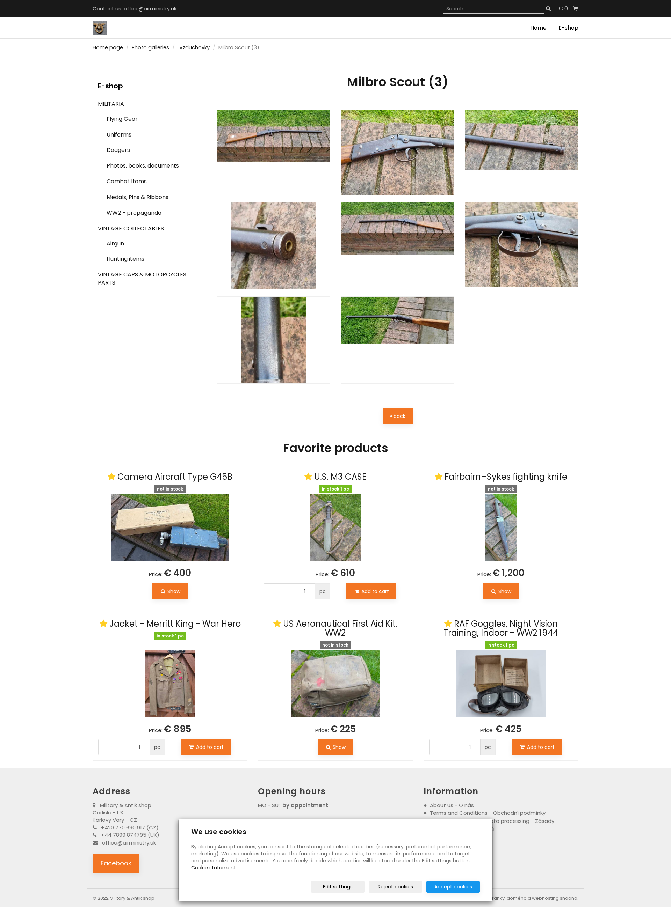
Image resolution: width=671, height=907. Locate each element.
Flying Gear (122, 119)
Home (538, 28)
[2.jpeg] (397, 152)
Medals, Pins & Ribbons (137, 197)
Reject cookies (395, 886)
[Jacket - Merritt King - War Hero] (170, 679)
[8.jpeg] (397, 340)
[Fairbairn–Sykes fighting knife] (501, 528)
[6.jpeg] (521, 245)
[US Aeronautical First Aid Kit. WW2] (335, 684)
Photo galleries (150, 47)
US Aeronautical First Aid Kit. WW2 (340, 628)
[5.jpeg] (397, 245)
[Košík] (575, 9)
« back (397, 416)
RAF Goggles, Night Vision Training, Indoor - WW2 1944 (500, 628)
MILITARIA (111, 104)
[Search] (548, 9)
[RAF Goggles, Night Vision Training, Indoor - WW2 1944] (501, 684)
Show (173, 591)
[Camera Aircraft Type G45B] (170, 528)
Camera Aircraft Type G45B (174, 476)
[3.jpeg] (521, 152)
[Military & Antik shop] (100, 27)
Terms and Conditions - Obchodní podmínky (488, 813)
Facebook (116, 863)
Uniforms (119, 135)
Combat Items (127, 181)
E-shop (568, 28)
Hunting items (125, 259)
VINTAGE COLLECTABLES (131, 228)
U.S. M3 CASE (340, 476)
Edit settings (338, 886)
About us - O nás (452, 805)
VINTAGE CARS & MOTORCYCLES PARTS (142, 279)
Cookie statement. (214, 867)
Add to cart (374, 591)
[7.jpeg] (273, 340)
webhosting (545, 898)
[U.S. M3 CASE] (335, 528)
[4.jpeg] (273, 245)
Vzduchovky (194, 47)
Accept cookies (453, 886)
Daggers (118, 150)
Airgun (115, 243)
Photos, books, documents (143, 166)
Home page (108, 47)
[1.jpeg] (273, 152)
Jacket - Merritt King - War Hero (175, 623)
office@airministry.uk (150, 8)
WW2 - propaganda (134, 213)
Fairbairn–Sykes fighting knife (506, 476)
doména (517, 898)
